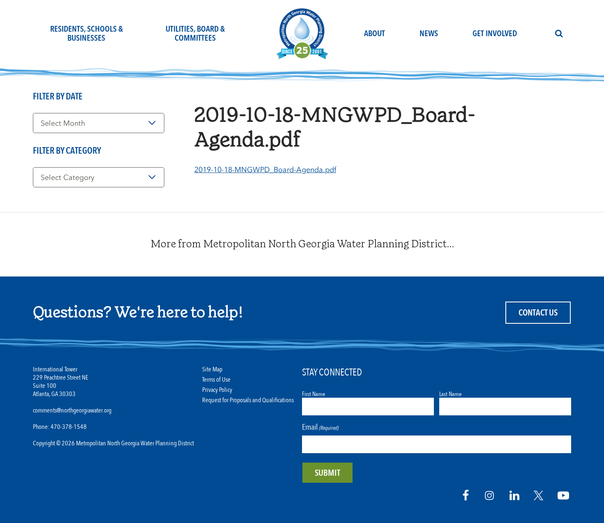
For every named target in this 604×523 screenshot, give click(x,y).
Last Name (450, 394)
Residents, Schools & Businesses (86, 33)
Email (320, 427)
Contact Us (538, 313)
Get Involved (495, 33)
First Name (313, 394)
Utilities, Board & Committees (195, 33)
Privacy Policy (217, 390)
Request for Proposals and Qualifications (248, 400)
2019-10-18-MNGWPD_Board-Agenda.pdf (265, 169)
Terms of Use (216, 380)
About (374, 33)
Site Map (212, 369)
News (429, 33)
